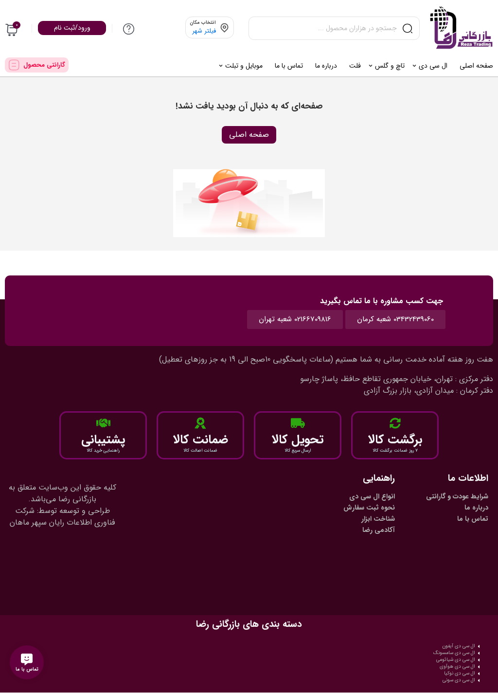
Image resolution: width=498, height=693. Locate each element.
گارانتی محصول (44, 65)
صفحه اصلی (249, 134)
